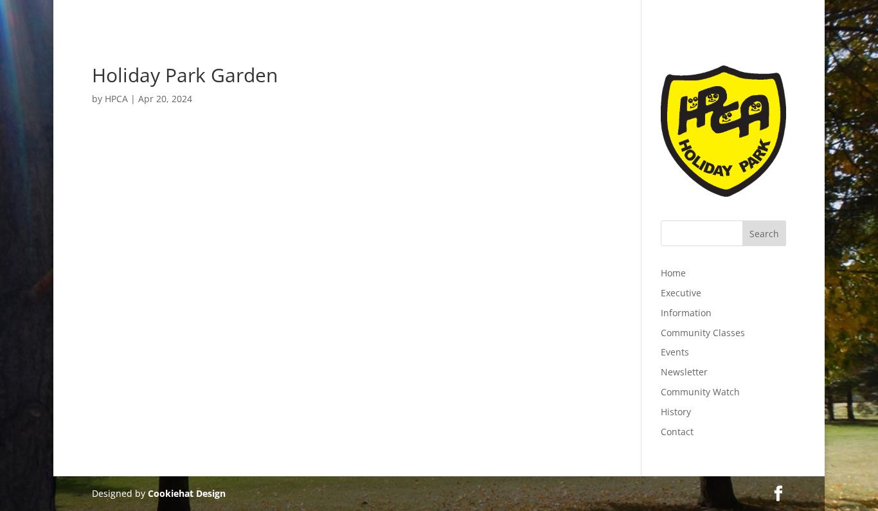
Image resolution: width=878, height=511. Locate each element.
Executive (681, 293)
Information (686, 313)
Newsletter (684, 372)
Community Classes (703, 333)
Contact (677, 432)
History (676, 412)
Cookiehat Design (187, 493)
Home (673, 273)
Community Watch (700, 392)
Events (675, 352)
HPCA (116, 99)
